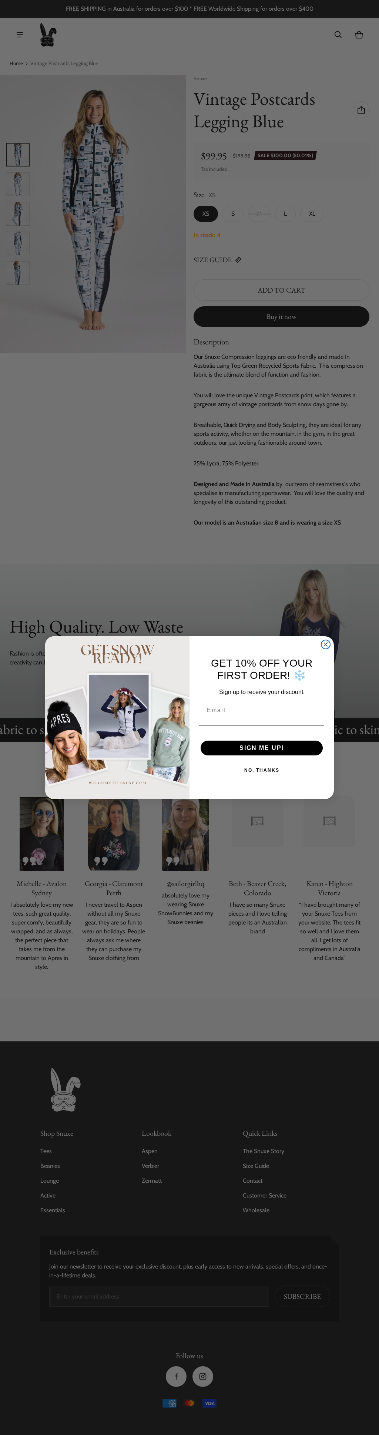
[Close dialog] (325, 644)
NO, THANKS (261, 770)
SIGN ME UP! (261, 748)
